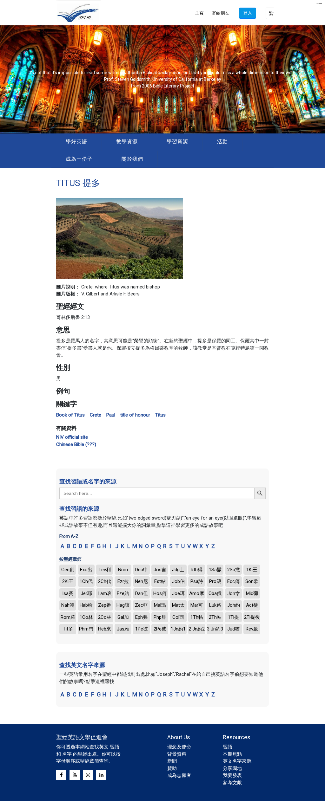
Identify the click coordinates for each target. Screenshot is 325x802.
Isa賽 (67, 593)
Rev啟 (252, 629)
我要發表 (232, 775)
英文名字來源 (237, 761)
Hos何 (160, 593)
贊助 (172, 768)
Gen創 (67, 569)
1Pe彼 (141, 629)
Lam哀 (105, 593)
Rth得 (196, 569)
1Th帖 (196, 617)
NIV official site (72, 437)
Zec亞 (141, 605)
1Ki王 (251, 569)
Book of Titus (70, 415)
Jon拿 (233, 593)
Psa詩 (196, 581)
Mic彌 (252, 593)
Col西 (178, 617)
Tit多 (68, 629)
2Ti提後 (252, 617)
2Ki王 (67, 581)
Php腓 (160, 617)
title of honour (135, 415)
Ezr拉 (123, 581)
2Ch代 (104, 581)
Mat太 (178, 605)
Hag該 (122, 605)
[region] (162, 79)
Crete (95, 415)
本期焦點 (232, 754)
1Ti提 (233, 617)
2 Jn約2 (197, 629)
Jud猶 (233, 629)
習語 (227, 747)
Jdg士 (178, 569)
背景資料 (176, 754)
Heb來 (104, 629)
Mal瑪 (160, 605)
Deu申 (141, 569)
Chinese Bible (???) (76, 444)
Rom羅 (68, 617)
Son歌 (251, 581)
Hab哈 (86, 605)
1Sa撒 (215, 569)
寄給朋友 (220, 13)
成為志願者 (179, 775)
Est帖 (160, 581)
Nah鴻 (67, 605)
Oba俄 (215, 593)
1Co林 (86, 617)
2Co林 (104, 617)
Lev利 (105, 569)
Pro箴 (215, 581)
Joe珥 (178, 593)
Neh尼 (141, 581)
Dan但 (141, 593)
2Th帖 (215, 617)
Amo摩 (196, 593)
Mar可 (196, 605)
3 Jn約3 (215, 629)
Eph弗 (141, 617)
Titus (160, 415)
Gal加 (123, 617)
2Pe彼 (160, 629)
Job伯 (178, 581)
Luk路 (215, 605)
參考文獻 (232, 783)
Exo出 (86, 569)
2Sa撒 (233, 569)
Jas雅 (123, 629)
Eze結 (123, 593)
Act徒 (252, 605)
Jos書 (160, 569)
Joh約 (233, 605)
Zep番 (104, 605)
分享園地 (232, 768)
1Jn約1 (178, 629)
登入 (247, 13)
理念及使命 (179, 747)
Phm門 (86, 629)
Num (123, 569)
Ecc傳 (233, 581)
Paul (110, 415)
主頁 (199, 13)
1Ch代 (86, 581)
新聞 (172, 761)
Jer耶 (86, 593)
